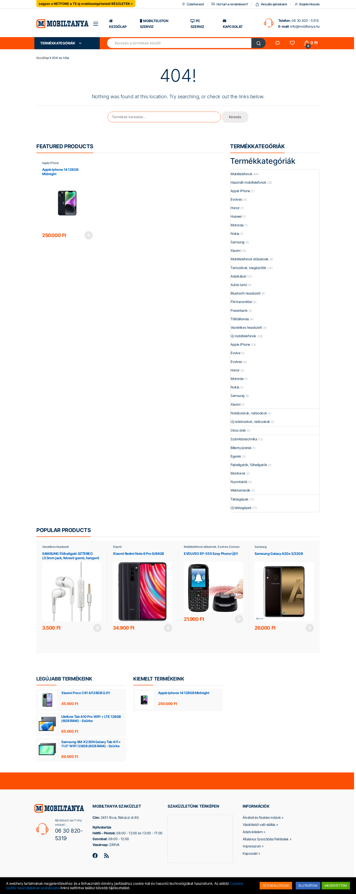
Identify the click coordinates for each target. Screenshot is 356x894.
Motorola (237, 225)
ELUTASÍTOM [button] (308, 885)
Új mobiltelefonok (243, 336)
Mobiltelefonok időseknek (250, 259)
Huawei (236, 216)
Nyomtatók (239, 482)
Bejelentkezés (309, 4)
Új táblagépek (241, 508)
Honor (235, 208)
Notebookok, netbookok (249, 413)
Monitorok (238, 473)
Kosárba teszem (88, 235)
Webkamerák (240, 490)
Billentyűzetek (241, 448)
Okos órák (238, 430)
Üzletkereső (195, 4)
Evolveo (236, 199)
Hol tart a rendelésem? (232, 4)
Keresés (235, 117)
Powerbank (239, 310)
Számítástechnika (244, 439)
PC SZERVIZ (197, 24)
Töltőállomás (240, 319)
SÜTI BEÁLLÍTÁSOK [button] (276, 885)
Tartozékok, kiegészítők (248, 268)
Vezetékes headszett (246, 327)
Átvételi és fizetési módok (262, 817)
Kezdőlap (42, 58)
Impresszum (252, 846)
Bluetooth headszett (246, 293)
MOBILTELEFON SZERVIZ (154, 24)
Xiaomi (235, 250)
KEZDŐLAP (118, 27)
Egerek (236, 456)
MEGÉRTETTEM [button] (336, 885)
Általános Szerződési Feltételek (266, 839)
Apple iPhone (50, 163)
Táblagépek (239, 499)
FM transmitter (241, 302)
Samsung (238, 242)
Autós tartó (239, 285)
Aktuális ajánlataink (274, 4)
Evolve (235, 353)
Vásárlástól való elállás (259, 824)
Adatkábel (238, 276)
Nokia (235, 233)
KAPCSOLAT (233, 27)
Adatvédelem (253, 832)
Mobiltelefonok (241, 174)
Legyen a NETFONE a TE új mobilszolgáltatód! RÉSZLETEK (84, 4)
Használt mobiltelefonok (248, 182)
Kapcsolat (250, 853)
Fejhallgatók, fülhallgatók (249, 465)
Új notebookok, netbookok (250, 421)
